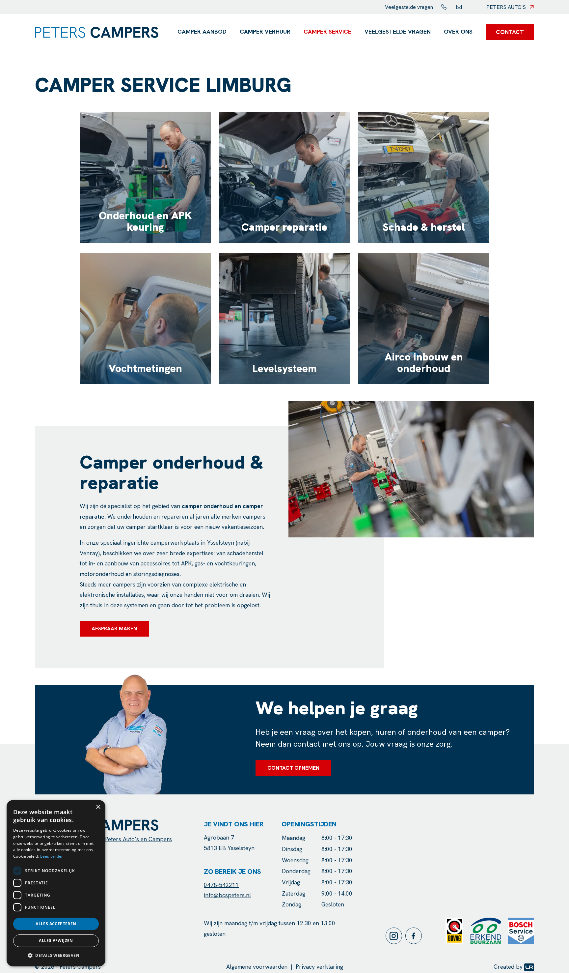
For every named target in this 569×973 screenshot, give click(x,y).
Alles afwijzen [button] (56, 940)
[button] (56, 955)
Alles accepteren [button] (56, 924)
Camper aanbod (202, 31)
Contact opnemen (293, 767)
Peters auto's (506, 7)
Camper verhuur (265, 31)
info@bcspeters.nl (227, 895)
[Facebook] (415, 936)
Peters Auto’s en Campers (138, 839)
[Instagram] (395, 936)
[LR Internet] (529, 966)
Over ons (458, 31)
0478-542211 (221, 885)
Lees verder (51, 856)
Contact (510, 32)
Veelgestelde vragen (409, 7)
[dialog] (56, 883)
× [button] (97, 807)
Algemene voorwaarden (256, 966)
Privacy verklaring (319, 966)
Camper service (327, 31)
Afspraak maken (114, 628)
